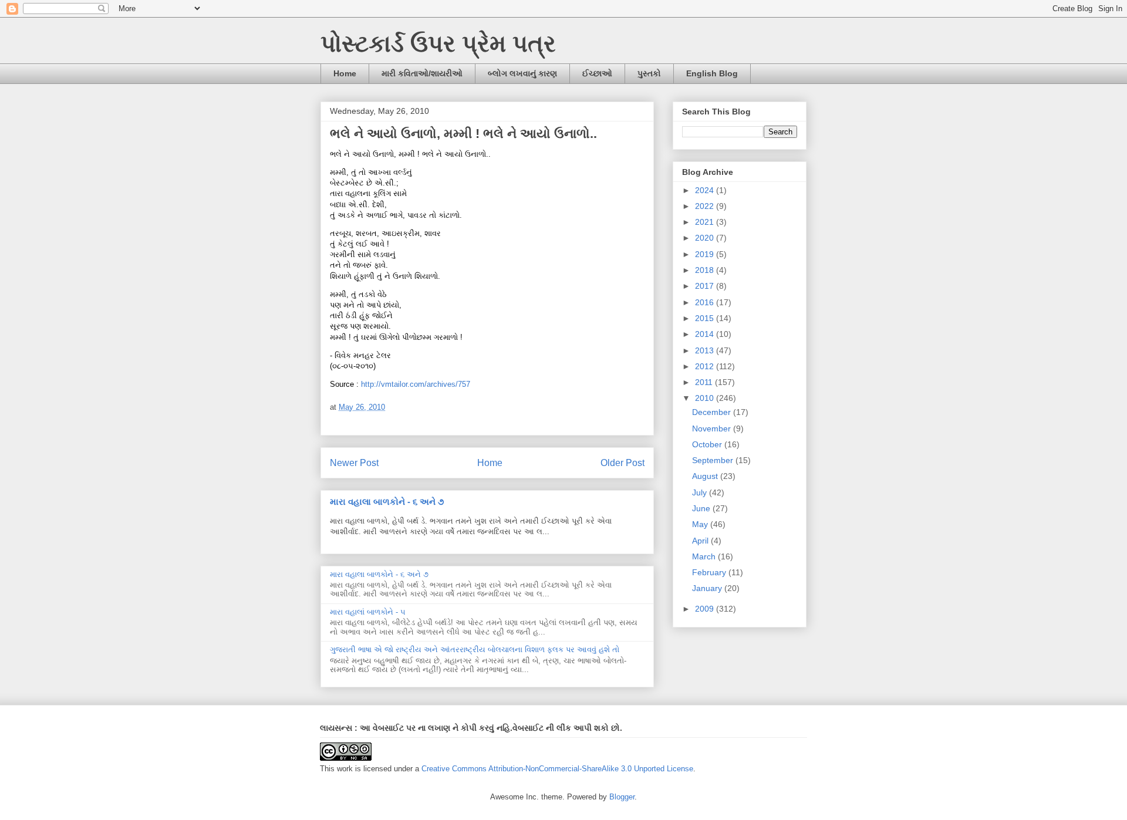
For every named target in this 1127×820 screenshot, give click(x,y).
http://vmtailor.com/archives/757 (415, 384)
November (712, 428)
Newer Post (354, 463)
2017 (705, 286)
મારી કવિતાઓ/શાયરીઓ (422, 73)
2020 (705, 237)
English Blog (712, 73)
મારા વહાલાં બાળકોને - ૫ (368, 612)
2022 (705, 206)
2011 (705, 382)
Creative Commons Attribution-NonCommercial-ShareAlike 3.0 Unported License (557, 768)
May (701, 524)
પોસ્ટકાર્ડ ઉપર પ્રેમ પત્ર (438, 43)
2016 (705, 302)
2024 (705, 190)
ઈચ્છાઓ (597, 73)
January (708, 588)
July (700, 492)
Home (344, 73)
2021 (705, 222)
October (708, 444)
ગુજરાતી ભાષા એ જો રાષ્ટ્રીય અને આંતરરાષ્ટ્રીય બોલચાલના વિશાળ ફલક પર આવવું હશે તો (474, 649)
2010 (705, 398)
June (702, 508)
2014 (705, 334)
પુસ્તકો (649, 73)
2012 (705, 366)
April (701, 540)
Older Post (622, 463)
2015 (705, 318)
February (710, 572)
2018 (705, 270)
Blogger (622, 796)
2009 (705, 608)
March (705, 556)
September (713, 460)
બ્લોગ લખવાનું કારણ (522, 73)
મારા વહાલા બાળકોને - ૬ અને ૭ (387, 502)
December (712, 412)
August (706, 476)
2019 (705, 254)
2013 (705, 350)
